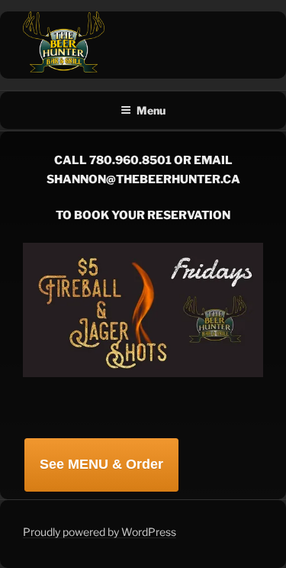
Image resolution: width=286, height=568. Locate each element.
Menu (151, 110)
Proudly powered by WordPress (99, 531)
